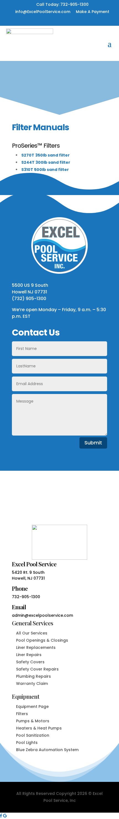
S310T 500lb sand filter (45, 169)
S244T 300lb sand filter (45, 162)
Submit (93, 442)
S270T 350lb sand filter (45, 155)
